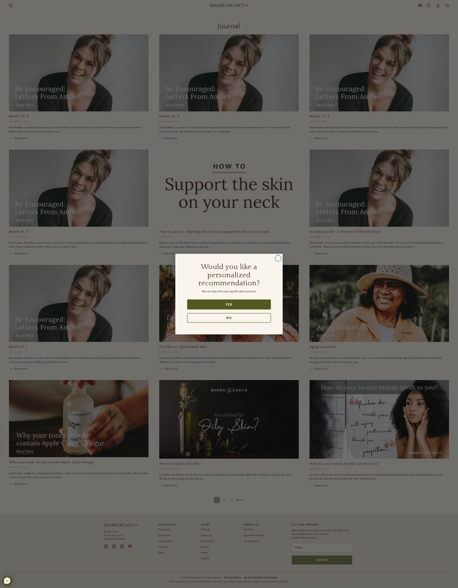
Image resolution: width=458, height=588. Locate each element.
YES (229, 304)
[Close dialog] (278, 258)
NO (229, 317)
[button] (7, 580)
